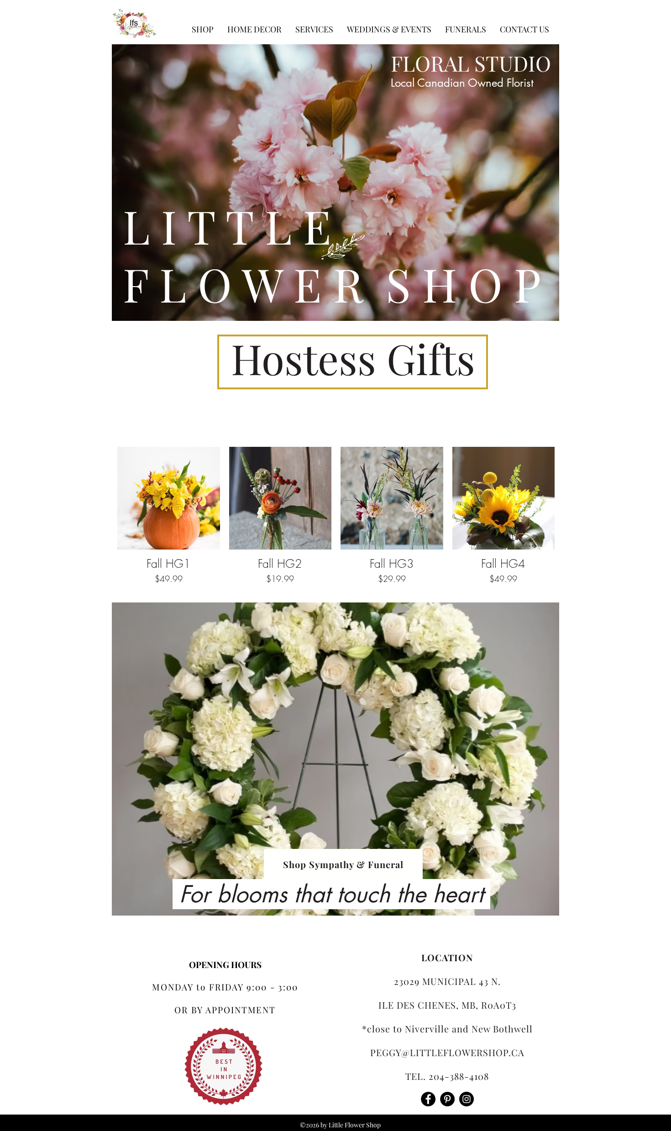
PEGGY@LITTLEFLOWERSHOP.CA (447, 1052)
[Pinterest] (447, 1099)
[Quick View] (168, 498)
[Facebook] (428, 1099)
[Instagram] (466, 1099)
